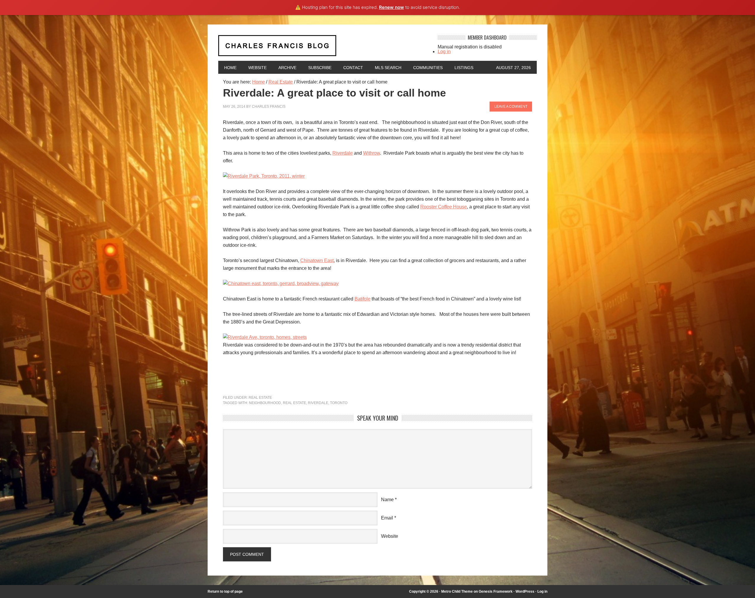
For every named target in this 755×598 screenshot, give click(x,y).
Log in (444, 51)
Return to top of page (225, 591)
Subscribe (319, 67)
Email (387, 517)
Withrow (371, 153)
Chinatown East (317, 260)
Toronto (338, 403)
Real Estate (260, 398)
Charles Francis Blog (322, 48)
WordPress (525, 591)
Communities (428, 67)
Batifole (362, 298)
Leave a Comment (510, 106)
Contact (353, 67)
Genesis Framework (496, 591)
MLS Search (388, 67)
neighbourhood (265, 403)
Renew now (391, 7)
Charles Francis (268, 106)
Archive (287, 67)
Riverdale (342, 153)
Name (387, 499)
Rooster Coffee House (443, 206)
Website (257, 67)
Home (230, 67)
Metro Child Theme (457, 591)
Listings (463, 67)
